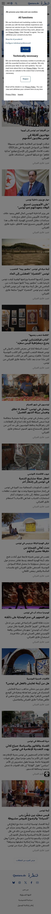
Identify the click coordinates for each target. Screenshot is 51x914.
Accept (25, 49)
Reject (25, 79)
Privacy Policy (31, 68)
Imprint (20, 94)
